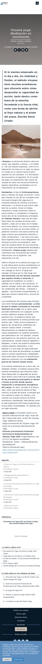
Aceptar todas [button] (18, 659)
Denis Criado (17, 41)
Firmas (28, 41)
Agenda (5, 460)
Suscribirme (21, 629)
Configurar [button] (7, 659)
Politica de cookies (21, 610)
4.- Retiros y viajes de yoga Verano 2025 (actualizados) (19, 596)
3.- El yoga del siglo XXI (12, 590)
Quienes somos (21, 617)
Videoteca (6, 517)
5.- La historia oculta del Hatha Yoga (17, 601)
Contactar (21, 621)
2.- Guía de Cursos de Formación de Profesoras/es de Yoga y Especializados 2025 (21, 585)
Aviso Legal (21, 614)
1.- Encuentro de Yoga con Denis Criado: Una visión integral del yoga (21, 578)
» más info (7, 471)
